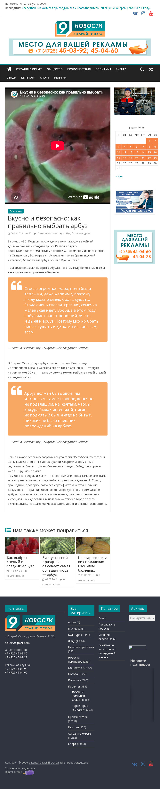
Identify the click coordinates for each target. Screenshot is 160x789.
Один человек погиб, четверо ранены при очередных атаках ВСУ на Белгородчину (77, 7)
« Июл (119, 176)
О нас (102, 618)
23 (155, 158)
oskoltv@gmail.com (17, 643)
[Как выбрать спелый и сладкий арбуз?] (22, 539)
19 (130, 158)
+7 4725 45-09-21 (16, 657)
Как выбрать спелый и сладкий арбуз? (20, 561)
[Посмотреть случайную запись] (151, 69)
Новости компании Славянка (78, 696)
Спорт (44, 77)
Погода (73, 674)
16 (155, 152)
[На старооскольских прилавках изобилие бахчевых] (93, 539)
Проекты (74, 686)
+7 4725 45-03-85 (16, 653)
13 (136, 152)
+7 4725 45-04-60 (16, 672)
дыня (87, 233)
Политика (103, 69)
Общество (55, 69)
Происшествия (79, 69)
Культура (28, 77)
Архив (72, 622)
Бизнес (121, 69)
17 (118, 158)
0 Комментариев (47, 233)
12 (130, 152)
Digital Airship (13, 772)
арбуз (66, 233)
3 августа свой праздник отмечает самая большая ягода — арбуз (56, 566)
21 (143, 158)
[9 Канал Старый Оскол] (9, 69)
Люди (11, 77)
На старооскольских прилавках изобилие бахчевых (93, 564)
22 (149, 158)
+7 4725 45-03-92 (16, 669)
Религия (60, 77)
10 (118, 152)
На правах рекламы (81, 647)
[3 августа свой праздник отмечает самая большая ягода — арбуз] (57, 539)
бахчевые (77, 233)
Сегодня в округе (29, 69)
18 (124, 158)
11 (124, 152)
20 (136, 158)
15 (149, 152)
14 (143, 152)
